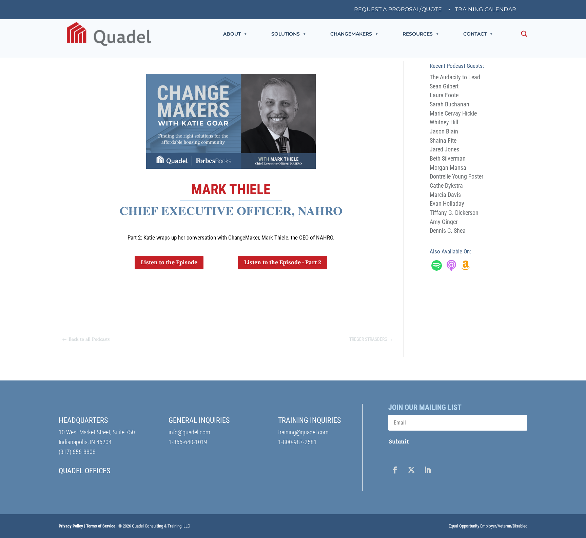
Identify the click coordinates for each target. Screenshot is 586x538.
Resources (418, 34)
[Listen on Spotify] (437, 267)
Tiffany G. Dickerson (454, 212)
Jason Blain (444, 131)
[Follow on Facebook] (395, 470)
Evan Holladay (447, 203)
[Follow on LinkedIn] (427, 470)
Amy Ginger (443, 221)
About (232, 34)
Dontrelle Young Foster (456, 176)
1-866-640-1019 (188, 442)
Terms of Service (100, 526)
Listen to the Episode (169, 262)
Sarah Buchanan (449, 104)
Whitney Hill (444, 122)
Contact (475, 34)
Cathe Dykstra (446, 185)
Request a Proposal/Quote (398, 10)
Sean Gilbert (444, 86)
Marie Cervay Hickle (453, 113)
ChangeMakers (351, 34)
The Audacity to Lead (455, 77)
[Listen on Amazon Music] (465, 267)
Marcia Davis (445, 194)
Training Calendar (485, 10)
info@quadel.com (189, 432)
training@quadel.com (303, 432)
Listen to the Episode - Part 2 (282, 262)
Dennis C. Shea (448, 230)
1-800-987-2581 (297, 442)
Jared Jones (444, 149)
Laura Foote (444, 95)
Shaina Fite (443, 140)
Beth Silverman (448, 158)
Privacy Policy (71, 526)
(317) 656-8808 (77, 451)
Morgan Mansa (448, 167)
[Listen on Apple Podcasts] (451, 267)
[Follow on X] (411, 470)
